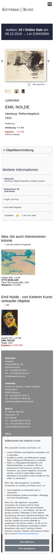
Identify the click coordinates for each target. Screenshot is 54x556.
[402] (2, 61)
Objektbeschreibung (20, 150)
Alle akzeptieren (27, 548)
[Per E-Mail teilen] (16, 215)
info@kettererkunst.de (15, 376)
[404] (48, 61)
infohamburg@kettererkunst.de (19, 401)
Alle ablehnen (27, 542)
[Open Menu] (49, 4)
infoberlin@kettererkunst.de (17, 427)
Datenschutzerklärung (28, 533)
